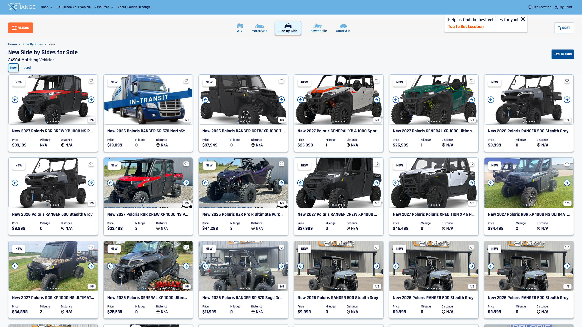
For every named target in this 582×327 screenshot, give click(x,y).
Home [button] (12, 44)
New (13, 67)
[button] (47, 7)
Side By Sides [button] (33, 44)
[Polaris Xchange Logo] (21, 7)
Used (27, 67)
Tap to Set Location (466, 27)
